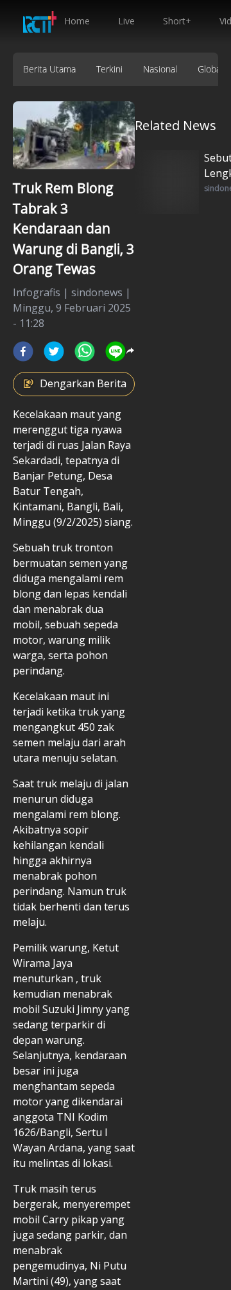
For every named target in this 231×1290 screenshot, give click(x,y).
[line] (115, 351)
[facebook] (23, 351)
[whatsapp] (84, 351)
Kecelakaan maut (54, 414)
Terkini (109, 69)
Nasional (160, 69)
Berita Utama (49, 69)
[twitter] (54, 351)
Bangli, (83, 506)
